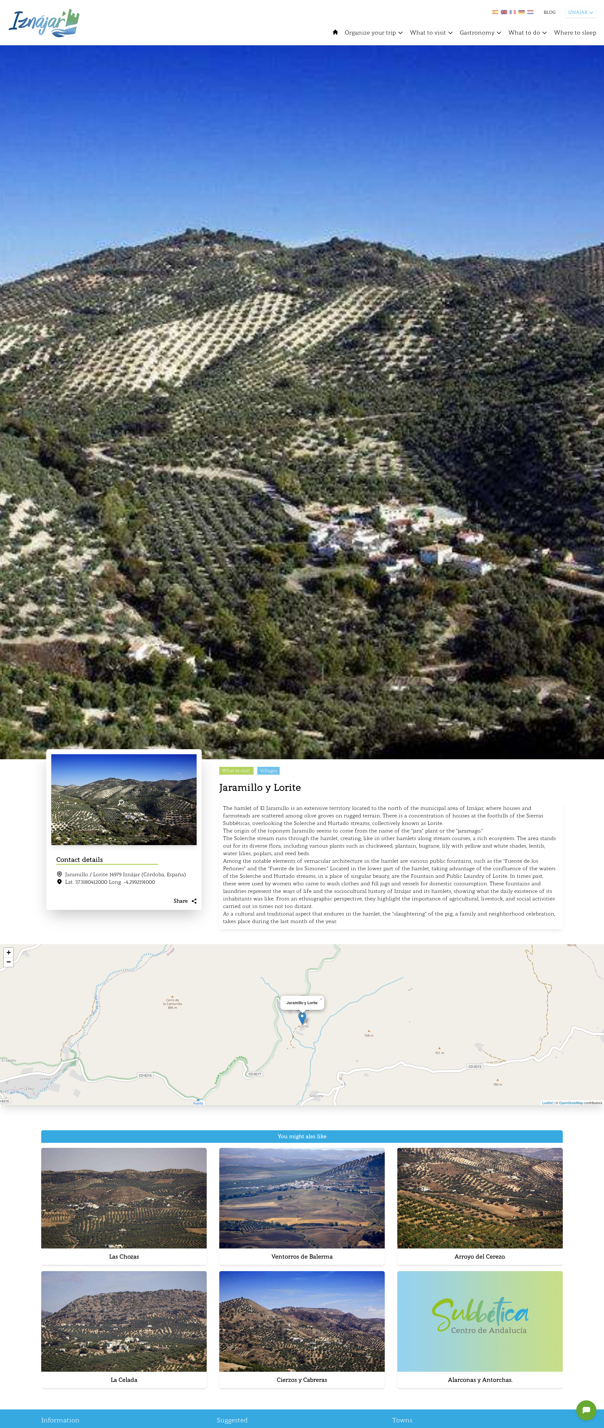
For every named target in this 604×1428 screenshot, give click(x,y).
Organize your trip (370, 32)
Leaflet (547, 1102)
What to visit (428, 32)
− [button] (9, 962)
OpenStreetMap (571, 1102)
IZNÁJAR (578, 12)
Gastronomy (477, 32)
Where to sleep (575, 32)
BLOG (550, 12)
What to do (524, 32)
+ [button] (9, 952)
